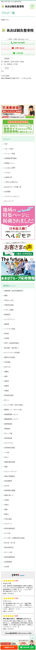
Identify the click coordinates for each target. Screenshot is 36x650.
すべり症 (7, 533)
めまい (6, 457)
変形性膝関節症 (9, 557)
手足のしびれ (9, 300)
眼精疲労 (7, 314)
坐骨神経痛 (8, 438)
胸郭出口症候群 (9, 357)
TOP (5, 144)
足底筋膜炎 (8, 562)
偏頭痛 (6, 324)
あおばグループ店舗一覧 (12, 187)
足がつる (7, 367)
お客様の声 (8, 177)
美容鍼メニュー (9, 163)
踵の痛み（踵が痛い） (12, 348)
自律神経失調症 (9, 447)
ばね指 (6, 566)
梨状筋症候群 (9, 395)
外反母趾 (7, 362)
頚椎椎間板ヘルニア (11, 414)
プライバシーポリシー (12, 196)
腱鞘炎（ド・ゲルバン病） (13, 409)
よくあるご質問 (9, 168)
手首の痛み (8, 519)
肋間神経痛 (8, 424)
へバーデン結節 (9, 329)
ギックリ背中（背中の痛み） (14, 405)
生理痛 (6, 338)
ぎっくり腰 (8, 433)
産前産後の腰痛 (9, 490)
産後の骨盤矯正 (9, 476)
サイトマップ (9, 201)
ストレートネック (10, 471)
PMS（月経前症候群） (12, 343)
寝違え (6, 514)
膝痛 (5, 295)
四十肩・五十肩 (9, 543)
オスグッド (8, 524)
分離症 (6, 390)
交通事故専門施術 (10, 158)
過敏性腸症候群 (9, 462)
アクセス (7, 172)
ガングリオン (9, 443)
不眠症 (6, 500)
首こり (6, 400)
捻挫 (5, 376)
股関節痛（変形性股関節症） (14, 291)
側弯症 (6, 381)
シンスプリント (9, 319)
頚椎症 (6, 386)
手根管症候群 (9, 305)
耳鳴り (6, 505)
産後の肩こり (9, 495)
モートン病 (8, 552)
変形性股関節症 (9, 528)
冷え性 (6, 486)
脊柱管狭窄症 (9, 547)
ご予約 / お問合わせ (11, 182)
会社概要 (7, 191)
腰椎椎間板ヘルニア (11, 419)
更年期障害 (8, 481)
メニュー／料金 (9, 153)
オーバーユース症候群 (12, 352)
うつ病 (6, 452)
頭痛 (5, 466)
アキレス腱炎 (9, 310)
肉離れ (6, 371)
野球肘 (6, 333)
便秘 (5, 509)
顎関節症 (7, 428)
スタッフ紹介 (9, 149)
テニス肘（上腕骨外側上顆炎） (15, 538)
